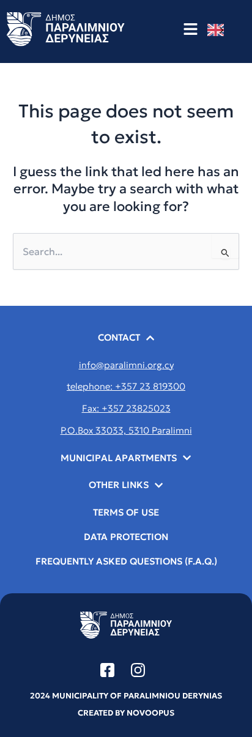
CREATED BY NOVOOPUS (126, 713)
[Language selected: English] (218, 29)
